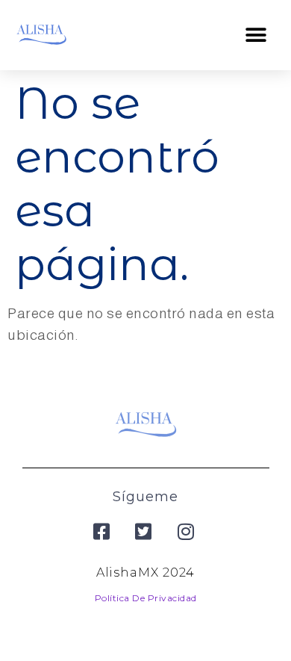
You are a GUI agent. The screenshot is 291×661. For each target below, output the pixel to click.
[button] (257, 35)
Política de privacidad (146, 597)
